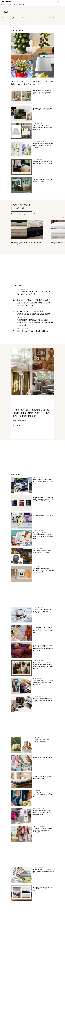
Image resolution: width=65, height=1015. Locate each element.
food (15, 4)
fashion (3, 4)
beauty (9, 4)
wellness (21, 4)
